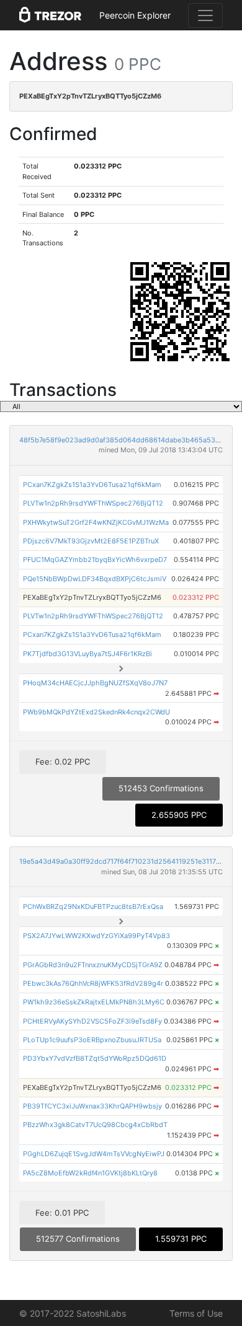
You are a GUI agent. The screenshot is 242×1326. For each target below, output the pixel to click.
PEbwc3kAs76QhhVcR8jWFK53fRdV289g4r (93, 983)
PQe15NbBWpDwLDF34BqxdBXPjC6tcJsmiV (94, 578)
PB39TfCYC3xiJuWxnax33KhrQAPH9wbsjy (92, 1106)
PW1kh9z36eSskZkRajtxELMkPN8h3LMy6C (93, 1002)
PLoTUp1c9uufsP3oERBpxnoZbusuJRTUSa (92, 1039)
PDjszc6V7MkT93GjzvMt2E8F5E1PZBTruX (91, 541)
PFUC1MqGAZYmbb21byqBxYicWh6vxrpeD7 (95, 559)
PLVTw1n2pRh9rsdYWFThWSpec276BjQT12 (93, 503)
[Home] (50, 15)
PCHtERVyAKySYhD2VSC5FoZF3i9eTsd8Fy (92, 1021)
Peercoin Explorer (135, 15)
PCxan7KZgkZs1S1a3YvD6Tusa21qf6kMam (92, 484)
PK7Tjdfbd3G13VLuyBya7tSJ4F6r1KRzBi (87, 653)
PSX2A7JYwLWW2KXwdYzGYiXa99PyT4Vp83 (96, 935)
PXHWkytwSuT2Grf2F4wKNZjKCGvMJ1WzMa (96, 522)
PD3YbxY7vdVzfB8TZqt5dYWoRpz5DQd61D (94, 1058)
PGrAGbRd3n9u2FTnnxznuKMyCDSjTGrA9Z (93, 964)
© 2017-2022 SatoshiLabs (72, 1313)
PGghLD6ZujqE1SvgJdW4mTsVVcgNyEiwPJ (93, 1153)
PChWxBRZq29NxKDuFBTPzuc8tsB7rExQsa (93, 906)
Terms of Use (196, 1313)
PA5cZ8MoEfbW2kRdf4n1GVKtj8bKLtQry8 (90, 1173)
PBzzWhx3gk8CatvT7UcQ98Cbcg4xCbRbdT (95, 1124)
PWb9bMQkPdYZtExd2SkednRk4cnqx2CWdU (96, 712)
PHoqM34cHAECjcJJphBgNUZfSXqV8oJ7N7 (95, 682)
